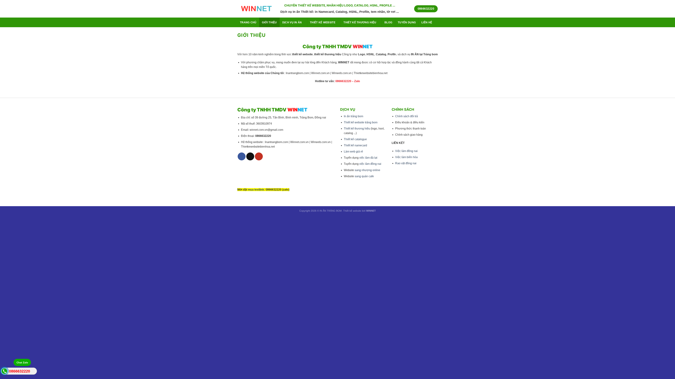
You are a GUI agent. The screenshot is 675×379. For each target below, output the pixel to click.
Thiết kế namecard (355, 145)
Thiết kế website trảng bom (360, 122)
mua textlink (256, 189)
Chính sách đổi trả (406, 116)
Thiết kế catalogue (355, 139)
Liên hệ (426, 22)
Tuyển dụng (407, 22)
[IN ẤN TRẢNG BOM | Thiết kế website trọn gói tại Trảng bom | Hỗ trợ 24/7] (256, 9)
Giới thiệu (269, 22)
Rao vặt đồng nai (405, 163)
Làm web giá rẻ (353, 151)
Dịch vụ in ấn (292, 22)
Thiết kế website (322, 22)
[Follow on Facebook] (242, 156)
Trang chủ (248, 22)
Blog (388, 22)
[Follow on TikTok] (250, 156)
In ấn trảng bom (353, 116)
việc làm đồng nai (370, 163)
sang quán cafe (364, 176)
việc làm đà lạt (368, 157)
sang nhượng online (367, 170)
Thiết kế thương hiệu (359, 22)
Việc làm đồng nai (406, 150)
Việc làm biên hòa (406, 157)
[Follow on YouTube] (259, 156)
